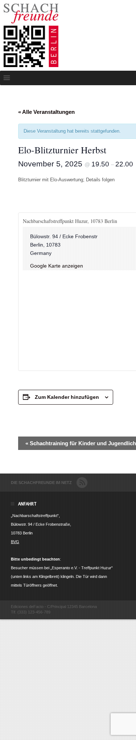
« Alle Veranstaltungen (46, 112)
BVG (15, 542)
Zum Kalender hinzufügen (67, 397)
